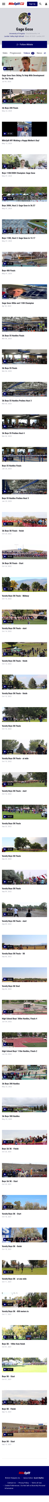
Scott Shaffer (39, 1478)
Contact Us (11, 1483)
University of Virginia (17, 33)
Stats (5, 53)
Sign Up (32, 4)
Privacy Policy (24, 1483)
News (41, 53)
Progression (15, 53)
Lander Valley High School (14, 36)
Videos (29, 53)
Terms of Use (37, 1483)
